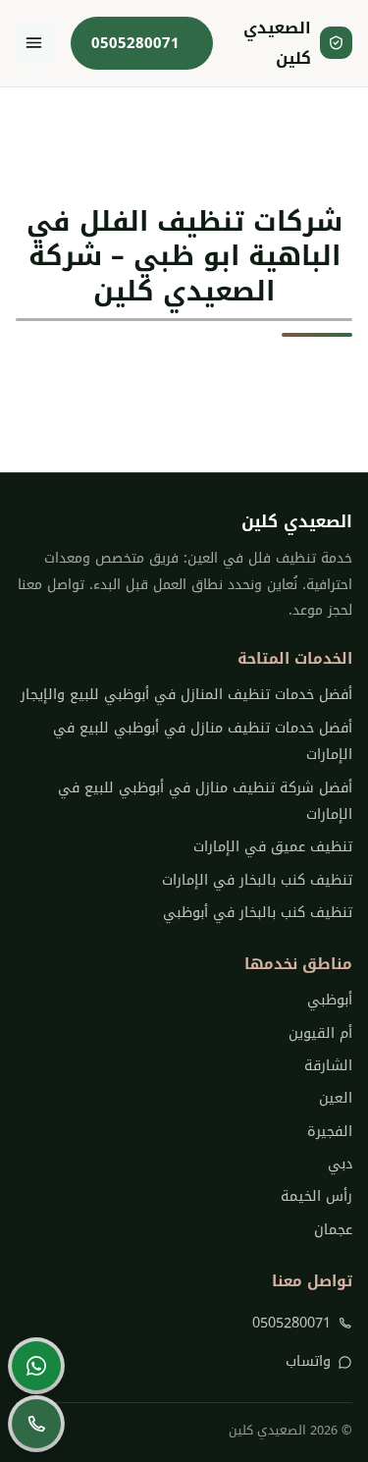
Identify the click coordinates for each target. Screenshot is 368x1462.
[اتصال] (36, 1423)
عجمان (333, 1230)
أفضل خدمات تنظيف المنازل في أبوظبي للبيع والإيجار (186, 694)
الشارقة (328, 1066)
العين (335, 1098)
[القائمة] (34, 43)
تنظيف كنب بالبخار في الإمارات (257, 880)
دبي (340, 1164)
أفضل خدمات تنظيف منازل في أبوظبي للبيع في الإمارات (202, 741)
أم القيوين (320, 1033)
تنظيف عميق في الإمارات (272, 847)
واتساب (308, 1361)
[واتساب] (36, 1365)
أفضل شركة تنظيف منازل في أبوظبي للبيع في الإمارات (205, 801)
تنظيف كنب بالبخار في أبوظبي (257, 912)
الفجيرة (329, 1131)
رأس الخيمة (316, 1196)
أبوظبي (329, 1000)
